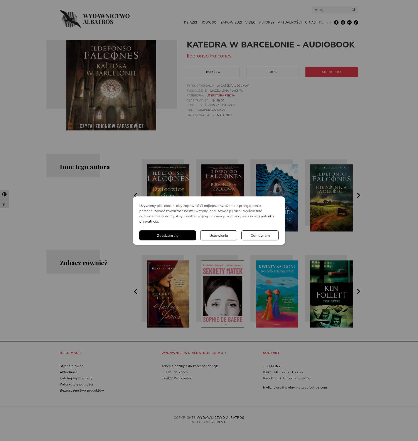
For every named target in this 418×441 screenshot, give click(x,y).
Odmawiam (260, 235)
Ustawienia (218, 235)
